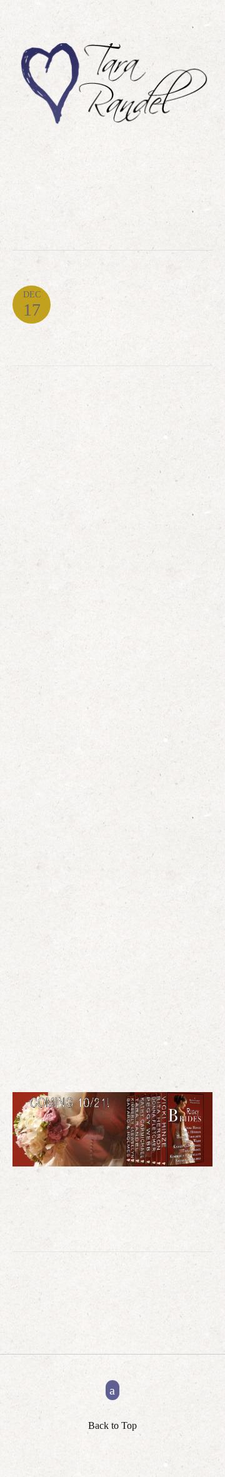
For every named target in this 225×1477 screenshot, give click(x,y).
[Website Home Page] (112, 86)
